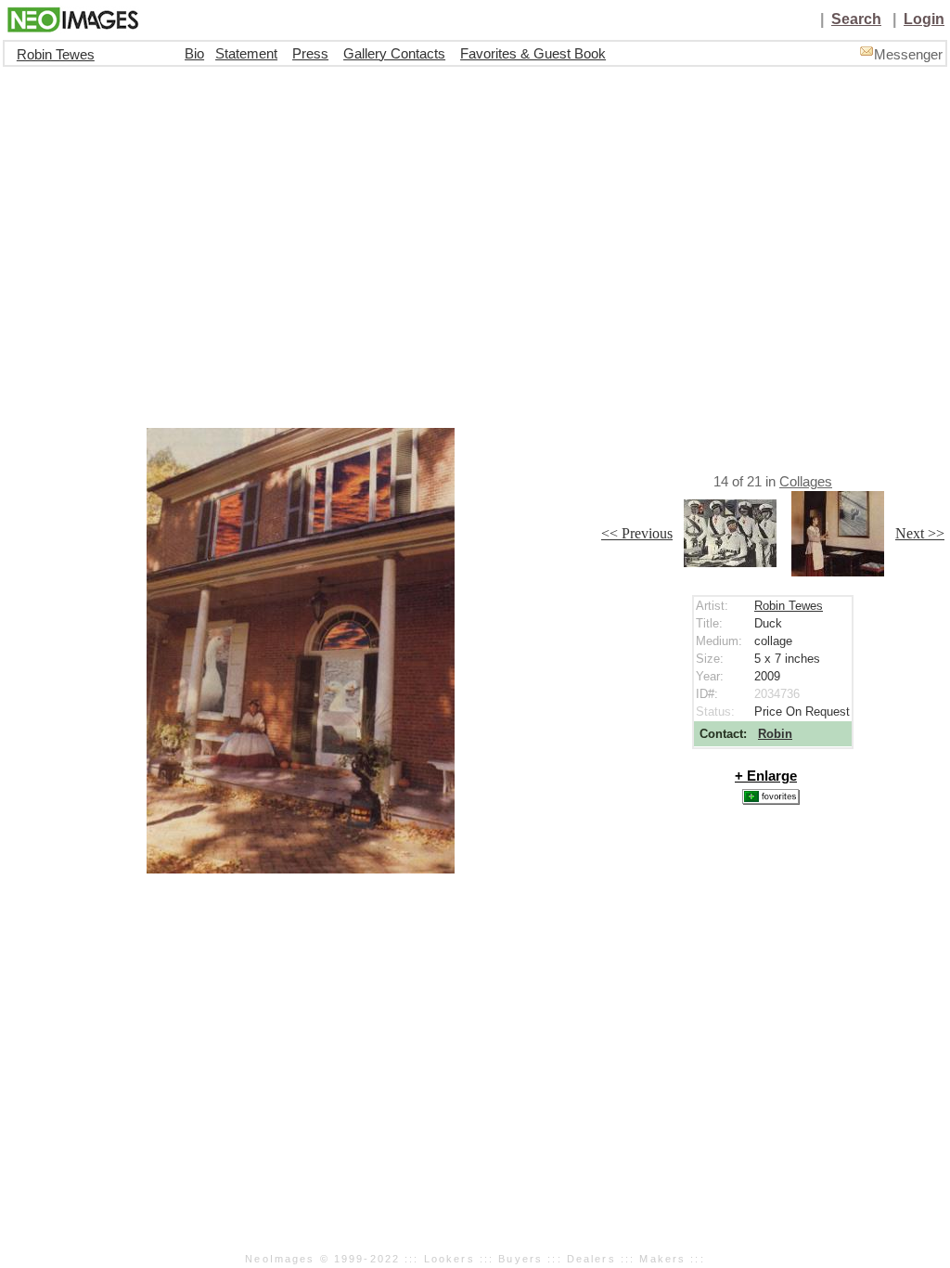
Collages (805, 481)
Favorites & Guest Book (533, 53)
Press (310, 53)
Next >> (919, 533)
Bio (194, 53)
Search (856, 19)
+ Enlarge (766, 776)
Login (924, 19)
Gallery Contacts (394, 53)
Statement (246, 53)
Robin (775, 734)
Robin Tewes (56, 54)
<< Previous (637, 533)
